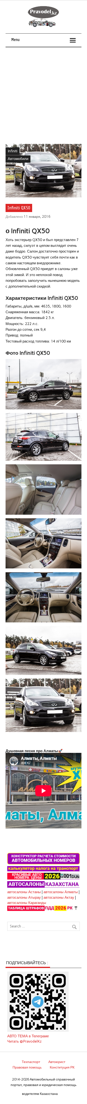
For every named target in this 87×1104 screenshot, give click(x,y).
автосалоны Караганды (26, 903)
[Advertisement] (43, 93)
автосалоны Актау (59, 897)
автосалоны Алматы (61, 892)
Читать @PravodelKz (24, 1041)
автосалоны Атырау (24, 897)
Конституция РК (62, 1067)
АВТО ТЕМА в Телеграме (28, 1036)
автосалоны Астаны (24, 892)
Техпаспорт (31, 1062)
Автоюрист (56, 1062)
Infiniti (12, 151)
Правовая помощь (27, 1067)
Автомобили (18, 159)
